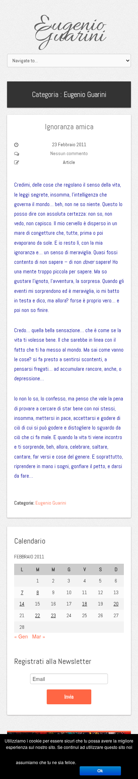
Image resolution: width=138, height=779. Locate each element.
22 (37, 615)
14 (21, 604)
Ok (100, 770)
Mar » (38, 636)
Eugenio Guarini (69, 31)
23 (53, 615)
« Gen (21, 636)
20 (116, 604)
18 (84, 604)
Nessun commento (69, 153)
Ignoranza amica (69, 126)
